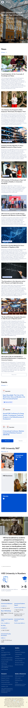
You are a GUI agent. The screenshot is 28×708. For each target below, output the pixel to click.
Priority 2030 (5, 175)
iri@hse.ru (3, 638)
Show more (14, 374)
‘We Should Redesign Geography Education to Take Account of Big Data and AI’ (13, 318)
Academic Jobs (4, 686)
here (14, 700)
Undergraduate (18, 654)
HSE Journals (18, 678)
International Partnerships (7, 660)
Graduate (17, 656)
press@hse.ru (4, 628)
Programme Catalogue (20, 652)
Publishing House (18, 680)
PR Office (3, 625)
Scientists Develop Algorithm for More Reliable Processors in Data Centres (12, 146)
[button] (2, 566)
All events (3, 385)
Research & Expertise (7, 69)
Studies (17, 648)
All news (3, 52)
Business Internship (19, 664)
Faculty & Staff (4, 662)
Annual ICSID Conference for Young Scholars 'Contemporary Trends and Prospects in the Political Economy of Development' (13, 416)
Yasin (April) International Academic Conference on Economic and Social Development (7, 690)
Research (4, 673)
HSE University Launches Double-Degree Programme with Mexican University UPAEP (13, 214)
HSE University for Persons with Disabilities (7, 666)
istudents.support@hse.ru (20, 607)
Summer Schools (18, 660)
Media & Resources (20, 673)
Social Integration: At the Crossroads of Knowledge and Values (12, 75)
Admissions (17, 650)
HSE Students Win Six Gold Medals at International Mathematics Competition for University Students (13, 358)
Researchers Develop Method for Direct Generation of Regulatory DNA (12, 246)
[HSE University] (2, 2)
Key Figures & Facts (5, 652)
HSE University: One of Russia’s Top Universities (12, 13)
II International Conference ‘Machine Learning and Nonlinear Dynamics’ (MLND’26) (13, 432)
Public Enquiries (4, 669)
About (3, 648)
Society (4, 105)
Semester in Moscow (19, 662)
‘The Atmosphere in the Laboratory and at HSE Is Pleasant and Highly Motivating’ (13, 282)
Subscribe (21, 440)
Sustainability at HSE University (5, 655)
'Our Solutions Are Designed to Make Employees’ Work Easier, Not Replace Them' (13, 110)
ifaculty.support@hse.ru (19, 623)
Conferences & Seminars (6, 684)
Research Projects (5, 680)
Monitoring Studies (5, 682)
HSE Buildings (4, 664)
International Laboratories (7, 676)
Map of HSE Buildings (6, 611)
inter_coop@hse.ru (5, 623)
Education (5, 312)
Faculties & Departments (7, 657)
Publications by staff (19, 676)
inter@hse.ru (4, 606)
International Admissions (6, 603)
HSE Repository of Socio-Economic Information (20, 685)
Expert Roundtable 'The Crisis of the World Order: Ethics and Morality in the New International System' (14, 397)
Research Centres (5, 678)
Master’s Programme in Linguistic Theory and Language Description (14, 556)
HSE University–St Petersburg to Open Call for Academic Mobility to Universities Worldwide (13, 181)
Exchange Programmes (20, 658)
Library (16, 682)
